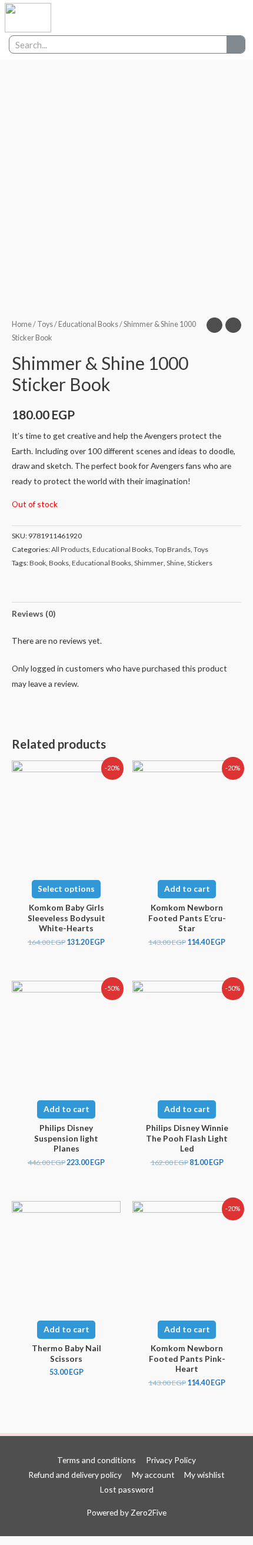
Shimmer (149, 562)
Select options (66, 889)
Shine (175, 562)
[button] (200, 18)
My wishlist (204, 1475)
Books (59, 562)
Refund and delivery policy (75, 1475)
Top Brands (173, 549)
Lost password (127, 1489)
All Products (70, 549)
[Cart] (227, 18)
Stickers (199, 562)
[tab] (126, 613)
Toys (45, 324)
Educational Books (88, 324)
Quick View (66, 861)
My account (153, 1475)
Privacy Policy (171, 1460)
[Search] (236, 44)
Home (22, 324)
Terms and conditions (96, 1460)
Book (37, 562)
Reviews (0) (33, 613)
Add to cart (187, 889)
